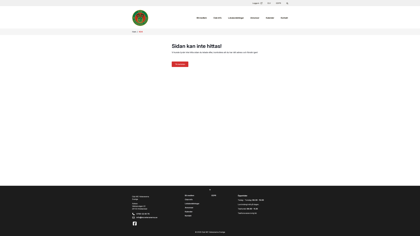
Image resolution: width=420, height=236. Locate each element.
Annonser (189, 207)
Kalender (189, 212)
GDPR (278, 3)
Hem (134, 32)
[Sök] (287, 3)
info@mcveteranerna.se (146, 217)
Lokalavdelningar (192, 203)
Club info (189, 199)
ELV (269, 3)
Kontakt (188, 216)
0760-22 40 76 (143, 214)
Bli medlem (189, 195)
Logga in (256, 3)
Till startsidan (180, 64)
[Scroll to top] (210, 190)
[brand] (140, 18)
